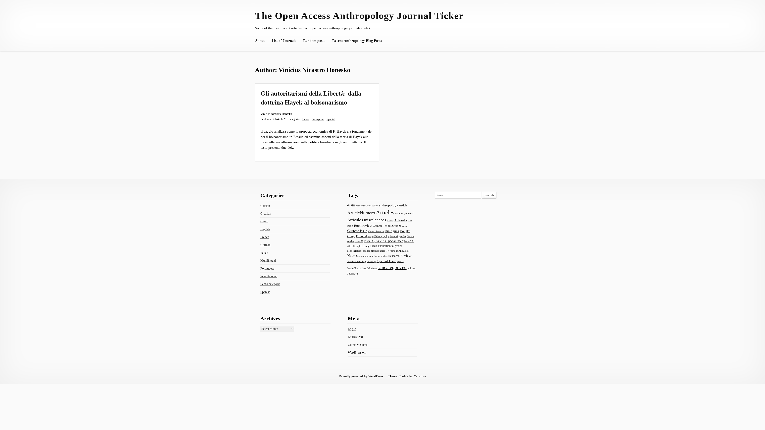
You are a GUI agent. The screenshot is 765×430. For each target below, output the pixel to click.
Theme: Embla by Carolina (407, 376)
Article (403, 205)
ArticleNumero (361, 212)
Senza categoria (270, 284)
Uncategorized (392, 267)
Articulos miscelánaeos (366, 220)
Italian (305, 119)
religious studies (379, 256)
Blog (350, 225)
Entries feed (355, 336)
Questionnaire (363, 256)
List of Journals (284, 41)
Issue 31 (359, 241)
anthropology (388, 205)
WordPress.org (357, 352)
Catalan (265, 205)
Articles (385, 212)
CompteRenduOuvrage (387, 225)
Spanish (331, 119)
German (265, 244)
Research (394, 255)
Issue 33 (369, 241)
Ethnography (381, 236)
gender (402, 236)
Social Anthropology (356, 261)
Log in (352, 329)
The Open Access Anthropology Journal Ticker (359, 15)
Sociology (372, 261)
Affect (375, 205)
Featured (394, 236)
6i (348, 205)
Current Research (376, 231)
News (351, 256)
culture (405, 226)
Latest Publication (380, 245)
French (264, 237)
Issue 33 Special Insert (389, 241)
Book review (363, 226)
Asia (410, 220)
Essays (371, 237)
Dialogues (392, 231)
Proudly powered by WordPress (361, 376)
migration (396, 245)
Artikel (390, 220)
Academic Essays (363, 205)
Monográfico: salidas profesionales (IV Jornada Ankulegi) (378, 250)
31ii (352, 205)
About (260, 41)
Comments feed (358, 344)
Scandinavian (268, 276)
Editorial (361, 236)
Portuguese (318, 119)
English (265, 229)
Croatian (265, 213)
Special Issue (386, 261)
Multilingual (268, 260)
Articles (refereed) (404, 213)
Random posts (314, 41)
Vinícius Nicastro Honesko (276, 113)
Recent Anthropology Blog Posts (357, 41)
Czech (264, 221)
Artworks (400, 220)
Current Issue (357, 231)
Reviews (406, 256)
